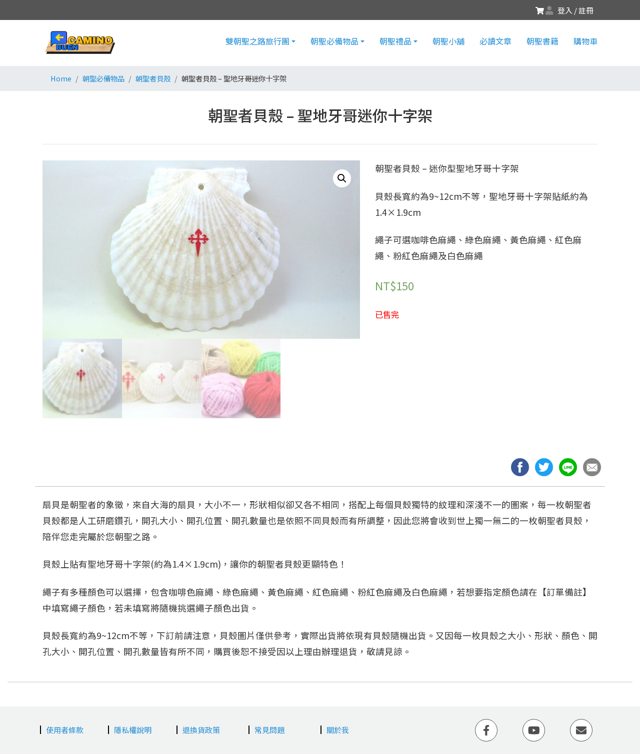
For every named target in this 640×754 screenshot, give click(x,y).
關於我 (337, 730)
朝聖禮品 (396, 41)
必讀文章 (496, 41)
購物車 (586, 41)
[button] (594, 466)
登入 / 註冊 (576, 10)
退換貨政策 (201, 730)
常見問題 (269, 730)
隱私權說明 (133, 730)
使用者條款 (65, 730)
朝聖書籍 (542, 41)
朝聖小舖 (448, 41)
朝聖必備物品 (334, 41)
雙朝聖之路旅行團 (258, 41)
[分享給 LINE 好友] (571, 466)
